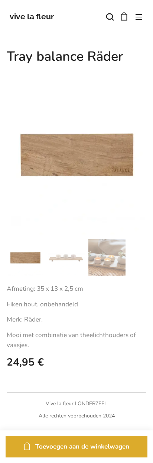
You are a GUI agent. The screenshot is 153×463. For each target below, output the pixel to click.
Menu (138, 16)
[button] (109, 16)
